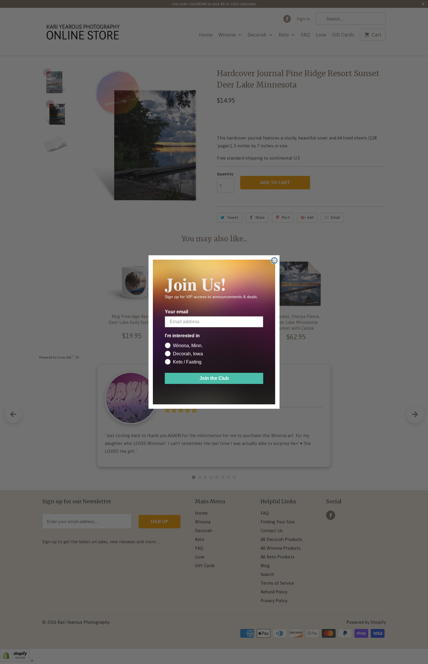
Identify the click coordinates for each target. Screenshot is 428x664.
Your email (176, 311)
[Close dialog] (274, 260)
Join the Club (214, 378)
